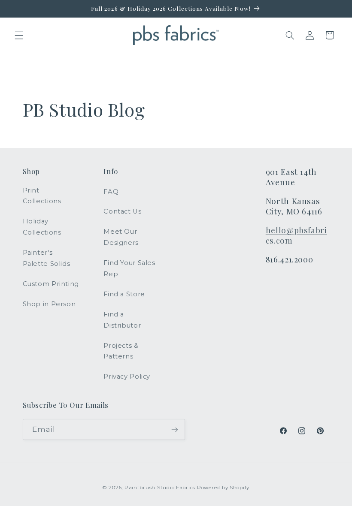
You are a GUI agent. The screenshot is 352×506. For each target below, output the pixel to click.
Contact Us (122, 211)
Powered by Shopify (223, 488)
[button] (19, 35)
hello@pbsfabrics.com (296, 235)
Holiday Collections (42, 226)
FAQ (110, 192)
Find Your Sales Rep (129, 268)
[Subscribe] (174, 429)
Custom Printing (51, 284)
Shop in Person (49, 304)
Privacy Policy (126, 376)
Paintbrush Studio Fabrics (159, 488)
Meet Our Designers (121, 237)
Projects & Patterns (120, 351)
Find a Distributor (122, 319)
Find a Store (124, 294)
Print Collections (42, 196)
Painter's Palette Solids (46, 258)
